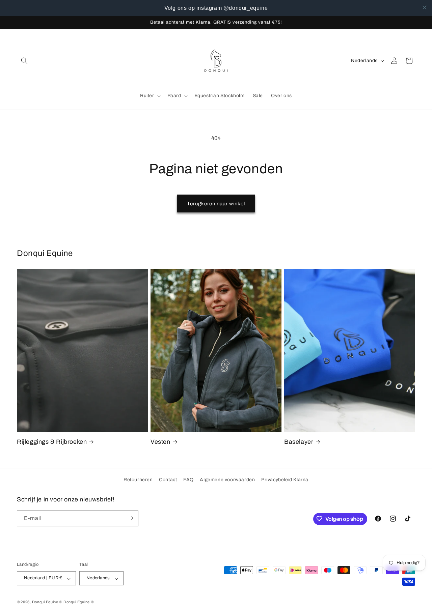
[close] (424, 7)
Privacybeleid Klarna (284, 479)
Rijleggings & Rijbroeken (52, 441)
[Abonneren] (130, 518)
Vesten (160, 441)
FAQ (188, 479)
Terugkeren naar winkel (216, 203)
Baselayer (298, 441)
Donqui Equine (45, 602)
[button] (24, 60)
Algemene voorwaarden (227, 479)
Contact (168, 479)
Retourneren (138, 479)
